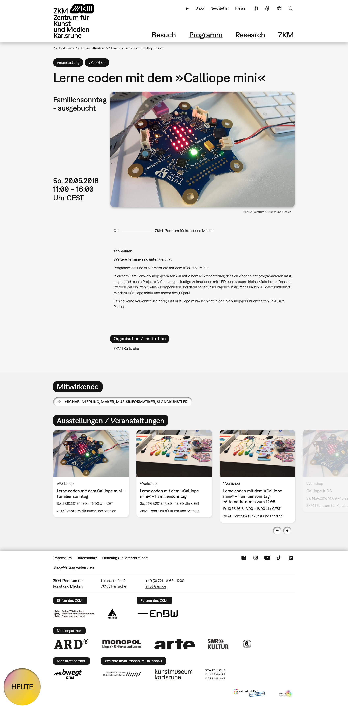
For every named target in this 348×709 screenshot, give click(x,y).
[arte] (174, 644)
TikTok (279, 558)
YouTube (267, 558)
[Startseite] (79, 21)
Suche (291, 8)
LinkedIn (291, 558)
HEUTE (22, 686)
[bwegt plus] (68, 674)
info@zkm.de (155, 586)
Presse (240, 8)
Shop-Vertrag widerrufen (74, 567)
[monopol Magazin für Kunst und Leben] (121, 644)
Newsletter (220, 8)
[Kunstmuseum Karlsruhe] (173, 674)
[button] (202, 149)
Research (250, 34)
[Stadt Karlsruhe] (112, 614)
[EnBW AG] (158, 613)
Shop (200, 8)
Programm (206, 34)
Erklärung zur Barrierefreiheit (125, 558)
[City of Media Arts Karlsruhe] (286, 694)
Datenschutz (86, 558)
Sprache (279, 8)
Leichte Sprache (256, 8)
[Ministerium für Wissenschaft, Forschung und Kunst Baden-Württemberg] (74, 613)
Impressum (63, 558)
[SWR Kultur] (218, 644)
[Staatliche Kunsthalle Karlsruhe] (215, 674)
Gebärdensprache (267, 8)
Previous (277, 531)
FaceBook (244, 558)
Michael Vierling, (125, 402)
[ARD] (71, 644)
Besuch (164, 34)
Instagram (256, 558)
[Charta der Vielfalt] (249, 694)
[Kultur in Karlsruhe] (247, 644)
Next (287, 531)
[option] (91, 473)
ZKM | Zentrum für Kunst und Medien (184, 231)
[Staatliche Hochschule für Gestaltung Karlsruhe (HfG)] (122, 674)
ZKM (286, 34)
